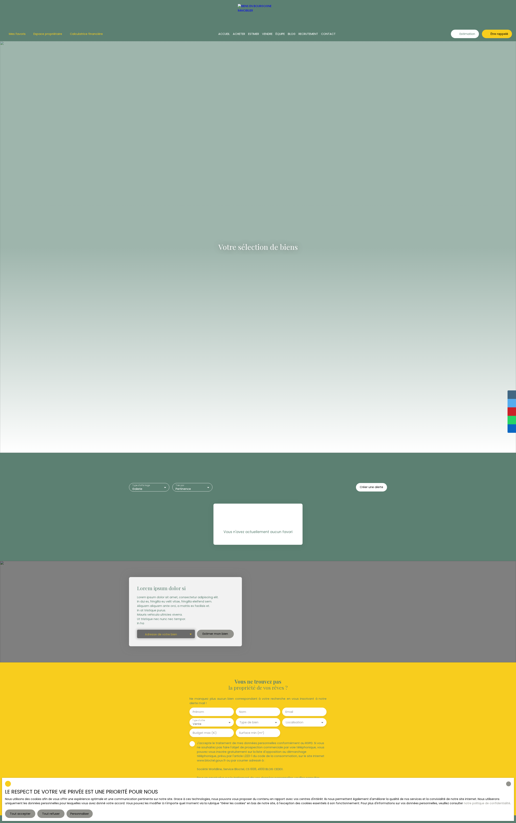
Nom (242, 712)
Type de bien (248, 722)
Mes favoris (17, 34)
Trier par (180, 485)
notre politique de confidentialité (487, 803)
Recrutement (308, 34)
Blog (291, 34)
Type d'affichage (141, 485)
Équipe (280, 34)
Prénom (198, 712)
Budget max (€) (205, 733)
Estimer (253, 34)
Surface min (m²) (251, 733)
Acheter (239, 34)
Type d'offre (198, 720)
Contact (328, 34)
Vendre (267, 34)
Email (289, 712)
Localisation (294, 722)
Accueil (224, 34)
